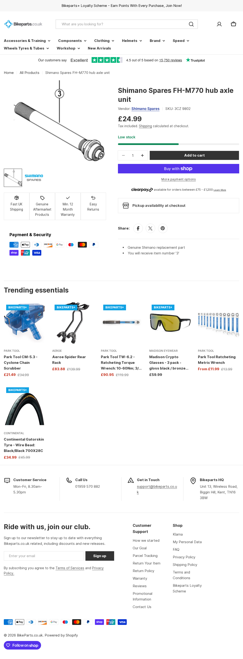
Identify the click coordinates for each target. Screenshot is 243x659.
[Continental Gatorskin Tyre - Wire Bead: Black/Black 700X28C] (24, 405)
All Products (29, 72)
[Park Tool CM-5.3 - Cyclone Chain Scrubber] (24, 322)
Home (9, 72)
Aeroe (57, 350)
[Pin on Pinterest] (163, 228)
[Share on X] (150, 228)
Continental (14, 433)
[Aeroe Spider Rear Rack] (72, 322)
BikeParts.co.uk (30, 635)
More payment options (178, 179)
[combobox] (127, 24)
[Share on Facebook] (138, 228)
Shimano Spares (145, 108)
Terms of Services (70, 568)
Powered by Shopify (61, 635)
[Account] (219, 24)
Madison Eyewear (163, 350)
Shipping (145, 126)
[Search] (191, 24)
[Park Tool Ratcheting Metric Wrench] (218, 322)
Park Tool (12, 350)
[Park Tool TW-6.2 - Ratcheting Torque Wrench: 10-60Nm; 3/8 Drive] (121, 322)
